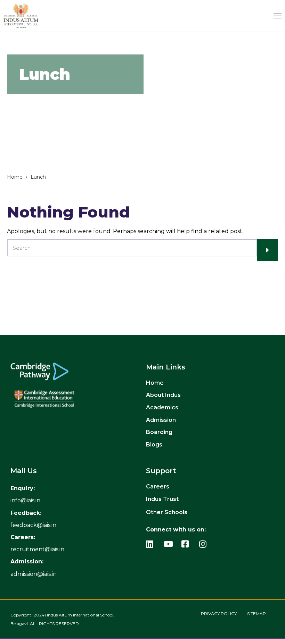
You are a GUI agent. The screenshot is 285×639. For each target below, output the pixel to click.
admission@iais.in (33, 574)
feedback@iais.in (33, 525)
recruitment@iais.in (37, 549)
